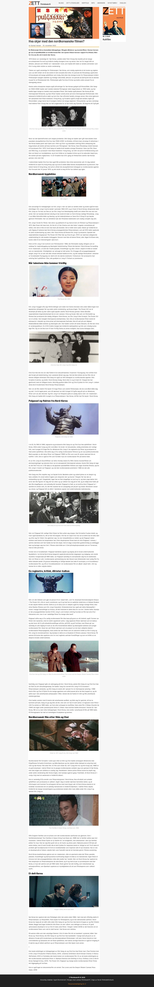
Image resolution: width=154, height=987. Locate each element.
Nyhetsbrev (112, 3)
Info (93, 3)
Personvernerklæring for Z (77, 984)
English (123, 3)
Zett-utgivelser (72, 3)
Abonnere (101, 3)
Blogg (61, 3)
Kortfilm (85, 3)
